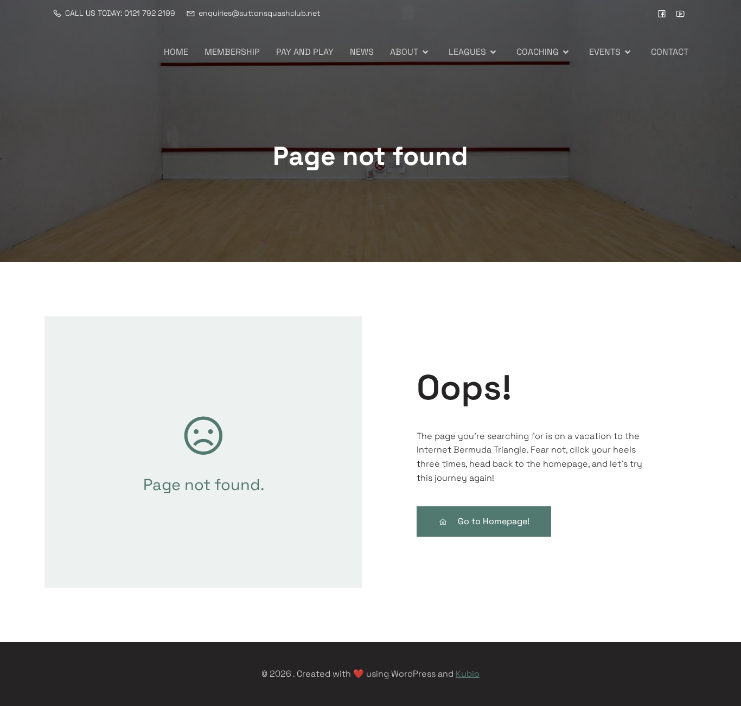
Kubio (468, 673)
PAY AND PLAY (305, 52)
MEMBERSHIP (232, 52)
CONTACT (669, 52)
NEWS (362, 52)
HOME (176, 52)
